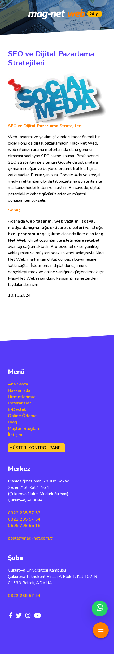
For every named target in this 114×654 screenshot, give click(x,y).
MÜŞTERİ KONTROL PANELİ (36, 448)
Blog (12, 422)
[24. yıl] (57, 14)
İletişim (15, 435)
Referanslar (19, 403)
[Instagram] (28, 615)
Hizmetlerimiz (21, 397)
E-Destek (17, 409)
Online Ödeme (22, 416)
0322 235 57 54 (24, 519)
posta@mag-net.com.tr (30, 538)
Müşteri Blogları (23, 428)
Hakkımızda (19, 390)
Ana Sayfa (18, 384)
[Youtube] (37, 615)
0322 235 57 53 (24, 513)
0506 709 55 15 (24, 525)
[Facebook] (11, 615)
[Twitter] (19, 615)
